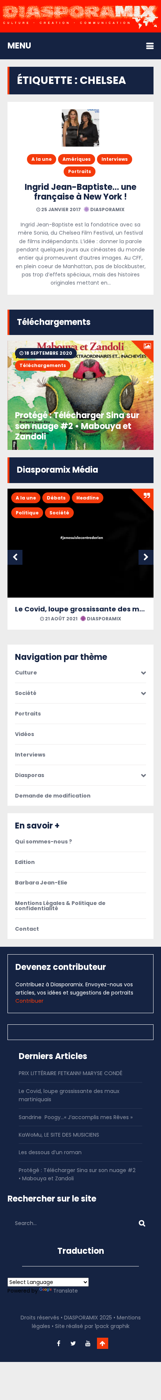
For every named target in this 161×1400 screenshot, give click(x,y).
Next (146, 557)
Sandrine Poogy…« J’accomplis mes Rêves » (76, 1117)
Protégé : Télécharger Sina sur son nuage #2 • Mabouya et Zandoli (77, 426)
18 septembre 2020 (47, 353)
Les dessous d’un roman (50, 1152)
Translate (65, 1290)
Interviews (114, 159)
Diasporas (29, 775)
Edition (25, 862)
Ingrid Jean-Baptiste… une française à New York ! (80, 192)
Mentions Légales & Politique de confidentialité (60, 906)
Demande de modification (53, 795)
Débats (56, 498)
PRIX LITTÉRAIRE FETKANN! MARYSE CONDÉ (70, 1073)
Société (59, 513)
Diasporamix (107, 209)
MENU (19, 45)
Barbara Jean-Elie (41, 882)
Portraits (79, 171)
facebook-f (58, 1343)
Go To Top (102, 1343)
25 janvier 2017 (60, 209)
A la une (41, 159)
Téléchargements (42, 365)
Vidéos (24, 734)
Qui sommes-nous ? (43, 841)
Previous (14, 557)
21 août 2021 (61, 619)
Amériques (77, 159)
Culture (26, 672)
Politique (27, 513)
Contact (27, 928)
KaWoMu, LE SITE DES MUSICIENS (59, 1135)
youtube (88, 1343)
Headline (87, 498)
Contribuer (29, 1001)
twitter (73, 1343)
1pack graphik (112, 1326)
